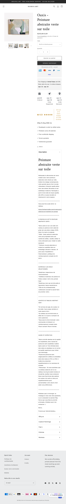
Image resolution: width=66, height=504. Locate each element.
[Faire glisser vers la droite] (31, 46)
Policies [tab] (41, 432)
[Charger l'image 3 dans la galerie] (21, 46)
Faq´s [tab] (40, 427)
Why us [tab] (41, 416)
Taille (38, 41)
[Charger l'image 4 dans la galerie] (26, 46)
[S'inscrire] (33, 483)
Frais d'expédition (42, 36)
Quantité (39, 48)
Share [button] (41, 146)
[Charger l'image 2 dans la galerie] (16, 46)
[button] (4, 6)
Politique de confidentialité (8, 460)
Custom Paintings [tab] (45, 422)
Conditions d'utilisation (11, 465)
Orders (27, 459)
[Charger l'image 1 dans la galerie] (11, 46)
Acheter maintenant (49, 63)
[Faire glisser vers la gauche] (6, 46)
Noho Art (23, 500)
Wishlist (6, 473)
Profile (27, 463)
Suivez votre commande (11, 469)
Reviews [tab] (41, 437)
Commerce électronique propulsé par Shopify (37, 500)
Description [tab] (43, 152)
